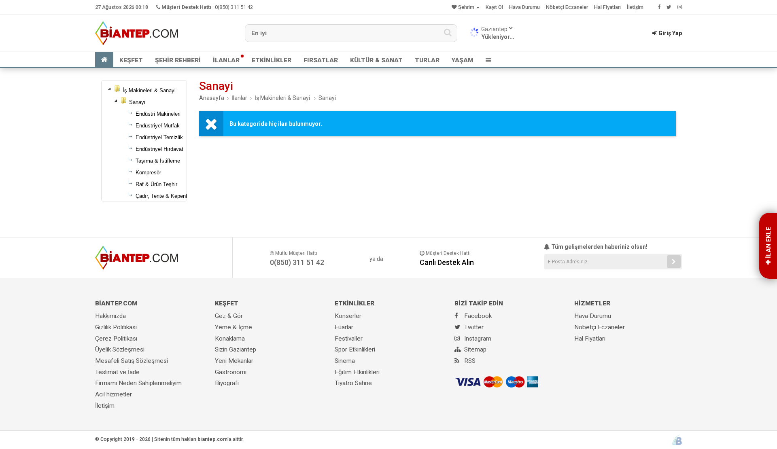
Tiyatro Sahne (353, 383)
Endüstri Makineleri (158, 114)
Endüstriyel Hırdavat (159, 149)
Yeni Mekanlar (234, 360)
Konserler (348, 316)
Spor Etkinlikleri (355, 349)
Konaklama (230, 338)
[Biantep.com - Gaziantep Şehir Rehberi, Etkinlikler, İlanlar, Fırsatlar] (136, 33)
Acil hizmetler (113, 394)
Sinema (345, 360)
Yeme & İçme (233, 327)
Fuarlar (344, 327)
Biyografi (227, 383)
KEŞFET (131, 60)
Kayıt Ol (494, 7)
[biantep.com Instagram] (679, 7)
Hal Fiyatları (607, 7)
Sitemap (474, 349)
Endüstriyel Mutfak (158, 126)
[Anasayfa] (104, 59)
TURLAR (427, 60)
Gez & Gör (229, 316)
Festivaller (349, 338)
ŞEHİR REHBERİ (178, 60)
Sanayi (137, 102)
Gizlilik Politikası (116, 327)
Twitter (473, 327)
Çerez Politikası (116, 338)
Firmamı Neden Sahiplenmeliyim (138, 383)
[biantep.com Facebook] (659, 7)
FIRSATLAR (321, 60)
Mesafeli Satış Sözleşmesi (131, 360)
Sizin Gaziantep (235, 349)
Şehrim (466, 7)
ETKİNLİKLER (271, 60)
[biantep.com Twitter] (669, 7)
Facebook (477, 316)
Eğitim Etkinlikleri (357, 372)
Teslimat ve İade (117, 372)
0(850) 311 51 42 (234, 7)
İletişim (635, 7)
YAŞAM (462, 60)
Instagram (477, 338)
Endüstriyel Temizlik (159, 137)
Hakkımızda (110, 316)
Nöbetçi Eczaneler (567, 7)
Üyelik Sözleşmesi (119, 349)
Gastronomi (230, 372)
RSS (469, 360)
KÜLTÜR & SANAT (376, 60)
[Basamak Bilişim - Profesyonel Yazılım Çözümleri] (677, 440)
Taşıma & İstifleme (158, 161)
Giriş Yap (669, 33)
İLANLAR (226, 60)
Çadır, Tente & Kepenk (162, 196)
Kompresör (148, 172)
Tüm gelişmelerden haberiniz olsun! (599, 247)
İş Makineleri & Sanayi (149, 90)
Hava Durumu (524, 7)
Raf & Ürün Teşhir (156, 184)
